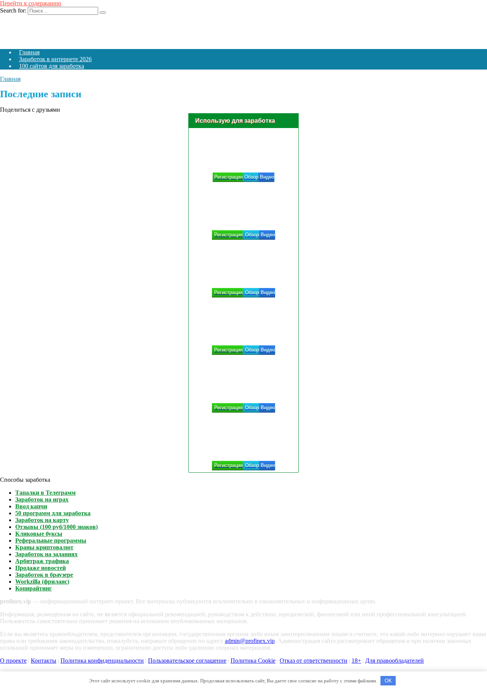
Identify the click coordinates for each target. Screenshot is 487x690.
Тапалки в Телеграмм (45, 492)
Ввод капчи (31, 506)
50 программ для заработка (53, 513)
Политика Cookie (253, 660)
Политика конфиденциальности (102, 660)
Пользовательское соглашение (187, 660)
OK (388, 681)
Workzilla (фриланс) (42, 581)
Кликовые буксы (38, 533)
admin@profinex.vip (250, 641)
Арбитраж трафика (42, 561)
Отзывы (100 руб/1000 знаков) (56, 527)
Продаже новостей (40, 568)
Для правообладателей (394, 660)
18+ (356, 660)
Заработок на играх (41, 499)
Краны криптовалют (44, 547)
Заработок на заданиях (46, 554)
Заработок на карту (42, 520)
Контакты (43, 660)
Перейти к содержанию (30, 3)
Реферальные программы (50, 540)
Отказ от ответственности (313, 660)
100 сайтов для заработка (51, 66)
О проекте (13, 660)
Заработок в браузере (44, 574)
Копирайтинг (33, 588)
